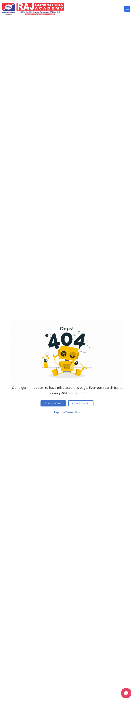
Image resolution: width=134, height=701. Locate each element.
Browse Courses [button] (81, 403)
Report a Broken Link (67, 412)
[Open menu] (127, 9)
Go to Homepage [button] (53, 403)
